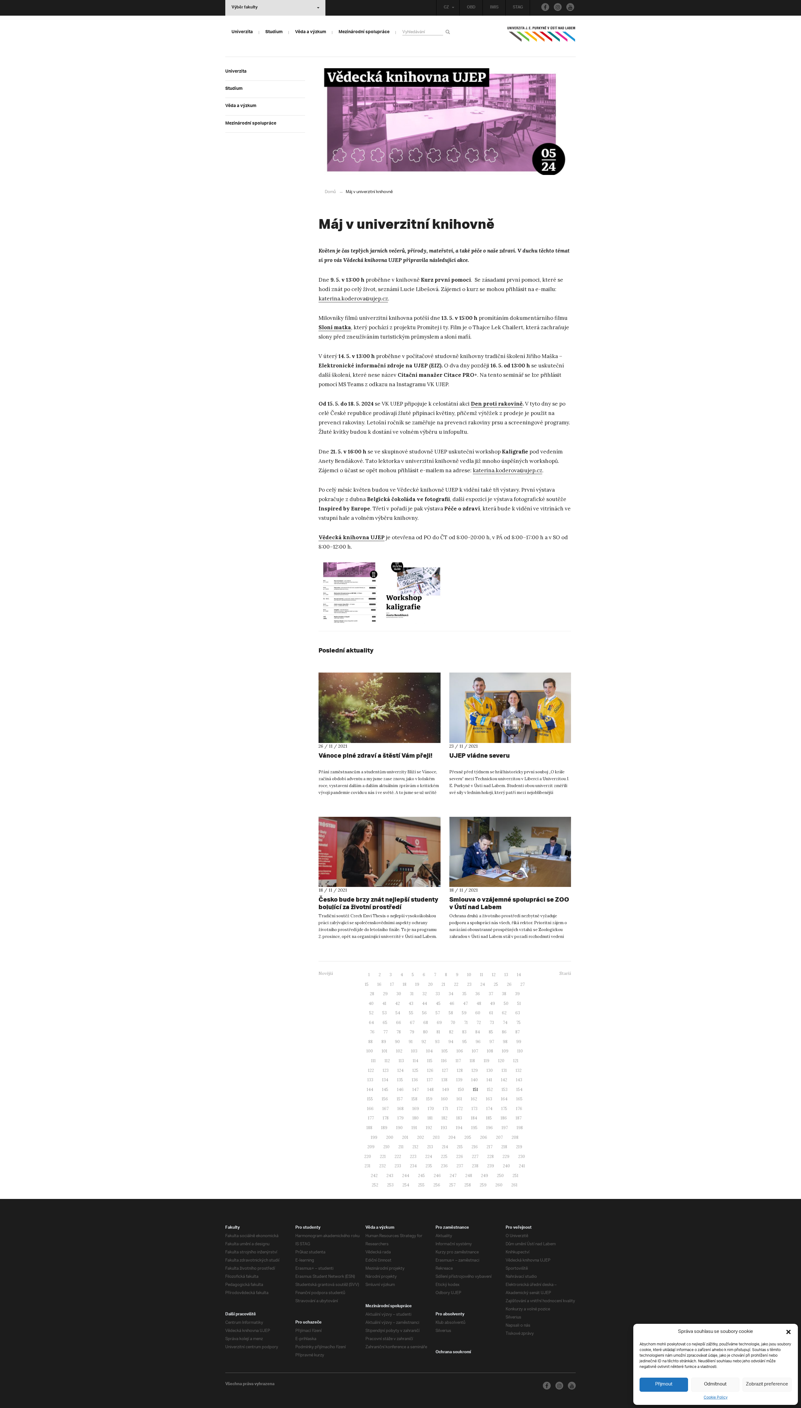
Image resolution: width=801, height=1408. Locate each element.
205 (467, 1137)
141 (489, 1080)
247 (453, 1175)
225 (444, 1156)
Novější (326, 973)
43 (411, 1003)
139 (459, 1080)
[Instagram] (558, 7)
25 (496, 984)
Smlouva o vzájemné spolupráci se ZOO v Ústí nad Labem (509, 903)
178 (386, 1118)
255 (421, 1185)
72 (479, 1022)
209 (371, 1146)
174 (489, 1108)
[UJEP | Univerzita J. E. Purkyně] (541, 37)
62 (504, 1013)
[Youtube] (570, 7)
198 (520, 1127)
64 (371, 1022)
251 (515, 1175)
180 (415, 1118)
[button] (788, 1332)
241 (522, 1166)
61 (491, 1013)
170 (431, 1108)
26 (509, 984)
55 (411, 1013)
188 (369, 1127)
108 (490, 1051)
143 (519, 1080)
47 (465, 1003)
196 (489, 1127)
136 (415, 1080)
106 (460, 1051)
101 (384, 1051)
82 (451, 1032)
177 (371, 1118)
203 (436, 1137)
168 (400, 1108)
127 (445, 1070)
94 (450, 1041)
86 (504, 1032)
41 (384, 1003)
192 (429, 1127)
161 (459, 1099)
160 (444, 1099)
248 (468, 1175)
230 (521, 1156)
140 (474, 1080)
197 (505, 1127)
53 (384, 1013)
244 (405, 1175)
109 (505, 1051)
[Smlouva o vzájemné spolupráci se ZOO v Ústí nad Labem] (510, 852)
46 (451, 1003)
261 (514, 1185)
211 (401, 1146)
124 (400, 1070)
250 (500, 1175)
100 (369, 1051)
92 (423, 1041)
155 (370, 1099)
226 (459, 1156)
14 (519, 974)
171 (445, 1108)
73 (492, 1022)
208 (515, 1137)
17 (392, 984)
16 (379, 984)
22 (456, 984)
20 (430, 984)
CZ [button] (446, 8)
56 (424, 1013)
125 (415, 1070)
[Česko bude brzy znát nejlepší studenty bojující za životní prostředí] (380, 852)
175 (504, 1108)
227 (475, 1156)
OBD (471, 8)
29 (385, 993)
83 (464, 1032)
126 (430, 1070)
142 (504, 1080)
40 (371, 1003)
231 (367, 1166)
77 (385, 1032)
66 (398, 1022)
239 (490, 1166)
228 (490, 1156)
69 (439, 1022)
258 (467, 1185)
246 (437, 1175)
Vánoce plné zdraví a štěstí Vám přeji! (375, 755)
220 (367, 1156)
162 (474, 1099)
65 (385, 1022)
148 (430, 1089)
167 (385, 1108)
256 (436, 1185)
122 (371, 1070)
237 (460, 1166)
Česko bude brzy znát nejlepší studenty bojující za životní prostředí (378, 903)
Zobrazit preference (767, 1384)
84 (477, 1032)
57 (438, 1013)
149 (445, 1089)
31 (412, 993)
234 (413, 1166)
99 (518, 1041)
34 (451, 993)
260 (499, 1185)
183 (459, 1118)
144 (370, 1089)
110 (520, 1051)
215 (460, 1146)
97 (491, 1041)
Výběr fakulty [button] (245, 8)
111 (373, 1060)
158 (414, 1099)
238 (475, 1166)
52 (371, 1013)
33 (438, 993)
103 (414, 1051)
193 (444, 1127)
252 (375, 1185)
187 (519, 1118)
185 (489, 1118)
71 (466, 1022)
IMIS (494, 8)
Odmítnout (715, 1384)
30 (398, 993)
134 (385, 1080)
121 (515, 1060)
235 (429, 1166)
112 (387, 1060)
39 (517, 993)
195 (474, 1127)
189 (384, 1127)
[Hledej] (449, 32)
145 (385, 1089)
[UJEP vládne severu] (510, 708)
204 (452, 1137)
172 (460, 1108)
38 (504, 993)
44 (424, 1003)
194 (459, 1127)
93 (437, 1041)
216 (475, 1146)
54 (397, 1013)
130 (490, 1070)
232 (382, 1166)
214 (445, 1146)
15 (367, 984)
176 (519, 1108)
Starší (565, 973)
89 (383, 1041)
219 (519, 1146)
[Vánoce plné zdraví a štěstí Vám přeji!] (380, 708)
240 (506, 1166)
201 (405, 1137)
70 (453, 1022)
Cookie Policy (715, 1397)
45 (438, 1003)
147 (415, 1089)
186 (504, 1118)
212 (415, 1146)
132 (519, 1070)
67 (412, 1022)
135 (400, 1080)
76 (372, 1032)
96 (478, 1041)
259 (483, 1185)
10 (469, 974)
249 (484, 1175)
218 (504, 1146)
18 (404, 984)
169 (415, 1108)
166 (370, 1108)
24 (482, 984)
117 (458, 1060)
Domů (330, 192)
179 (400, 1118)
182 (444, 1118)
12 (494, 974)
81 (438, 1032)
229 (506, 1156)
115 (429, 1060)
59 (464, 1013)
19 (417, 984)
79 (412, 1032)
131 (504, 1070)
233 (398, 1166)
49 (492, 1003)
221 (383, 1156)
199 (374, 1137)
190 (399, 1127)
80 (425, 1032)
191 (414, 1127)
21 (443, 984)
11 (481, 974)
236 (444, 1166)
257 (452, 1185)
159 (429, 1099)
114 (415, 1060)
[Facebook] (545, 7)
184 (474, 1118)
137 (430, 1080)
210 (386, 1146)
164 (504, 1099)
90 (397, 1041)
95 (464, 1041)
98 (505, 1041)
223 (413, 1156)
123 (386, 1070)
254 (405, 1185)
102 (399, 1051)
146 (400, 1089)
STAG (518, 8)
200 (389, 1137)
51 (519, 1003)
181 (430, 1118)
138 (444, 1080)
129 (475, 1070)
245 (421, 1175)
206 (483, 1137)
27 (522, 984)
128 (460, 1070)
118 (472, 1060)
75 (518, 1022)
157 (400, 1099)
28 (372, 993)
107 (475, 1051)
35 (464, 993)
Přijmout (663, 1384)
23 (469, 984)
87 (517, 1032)
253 (390, 1185)
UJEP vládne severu (479, 755)
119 (486, 1060)
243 (389, 1175)
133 (370, 1080)
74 (505, 1022)
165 (519, 1099)
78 (398, 1032)
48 (479, 1003)
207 (499, 1137)
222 (398, 1156)
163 (489, 1099)
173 (474, 1108)
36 (477, 993)
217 (489, 1146)
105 (444, 1051)
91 (411, 1041)
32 (424, 993)
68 (425, 1022)
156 (385, 1099)
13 (506, 974)
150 (461, 1089)
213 (430, 1146)
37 (491, 993)
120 (501, 1060)
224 (428, 1156)
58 (451, 1013)
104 (429, 1051)
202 (420, 1137)
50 (506, 1003)
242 (374, 1175)
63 (517, 1013)
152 (490, 1089)
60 (477, 1013)
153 (505, 1089)
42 (397, 1003)
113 (401, 1060)
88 (370, 1041)
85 (491, 1032)
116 (444, 1060)
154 (519, 1089)
